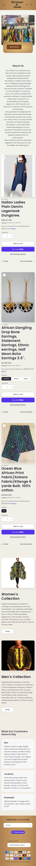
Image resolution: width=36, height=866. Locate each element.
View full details (26, 261)
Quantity (4, 232)
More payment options (18, 254)
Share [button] (6, 261)
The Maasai (14, 862)
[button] (4, 5)
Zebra (26, 379)
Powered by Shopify (24, 862)
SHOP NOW (14, 47)
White (16, 379)
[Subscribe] (30, 825)
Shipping (3, 222)
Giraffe (6, 379)
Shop (7, 631)
